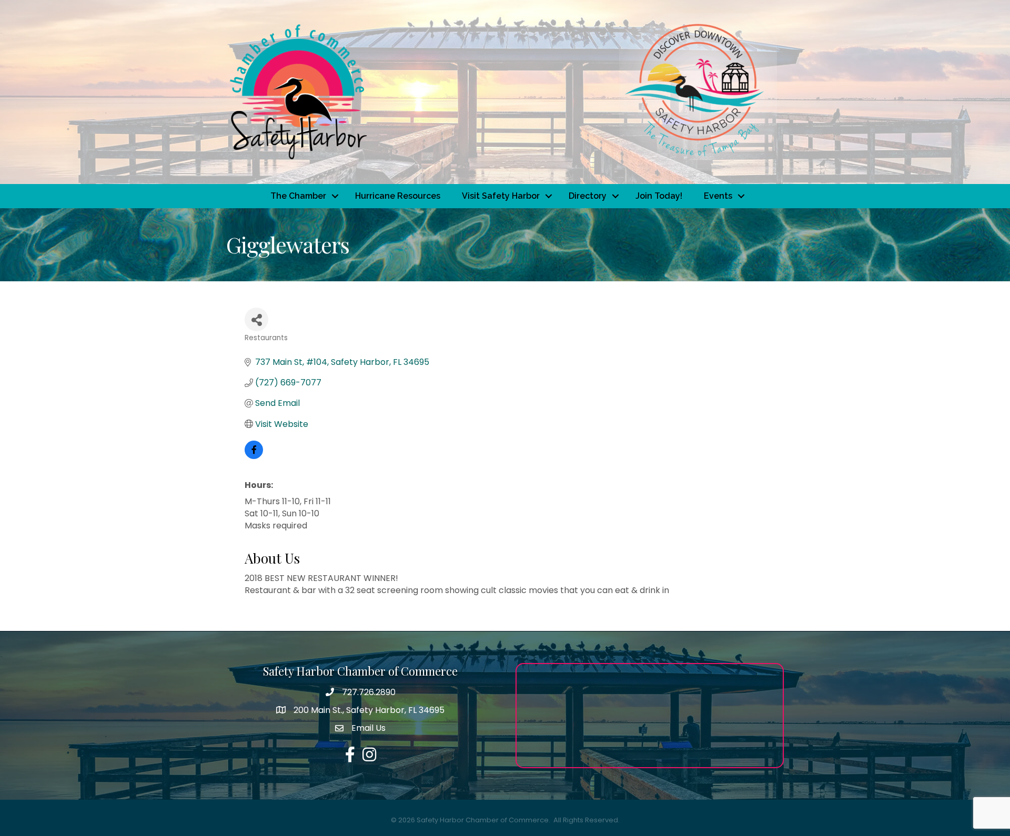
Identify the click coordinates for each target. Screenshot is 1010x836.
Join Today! (658, 196)
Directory (588, 196)
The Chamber (298, 196)
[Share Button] (256, 319)
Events (718, 196)
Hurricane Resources (397, 196)
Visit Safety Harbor (501, 196)
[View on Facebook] (254, 456)
